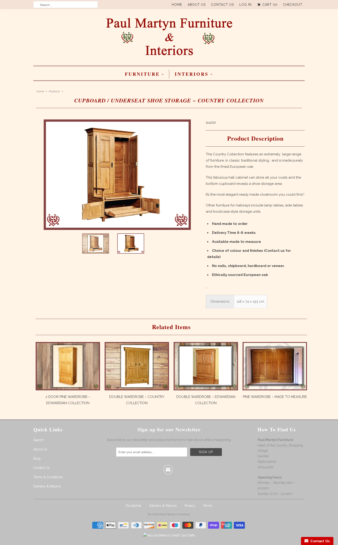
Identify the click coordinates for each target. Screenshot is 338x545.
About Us (197, 4)
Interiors (192, 74)
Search (38, 440)
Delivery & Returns (47, 486)
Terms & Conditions (48, 477)
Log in (245, 4)
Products (54, 91)
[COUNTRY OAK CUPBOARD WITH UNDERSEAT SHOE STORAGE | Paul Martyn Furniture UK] (117, 174)
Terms (207, 505)
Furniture (142, 74)
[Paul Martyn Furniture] (169, 38)
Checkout (292, 4)
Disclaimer (133, 505)
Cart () (269, 4)
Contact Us (222, 4)
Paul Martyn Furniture (174, 514)
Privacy (190, 505)
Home (177, 4)
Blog (36, 458)
